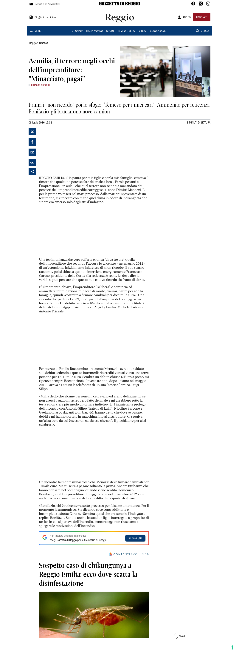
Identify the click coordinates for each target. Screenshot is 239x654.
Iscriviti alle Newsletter (47, 4)
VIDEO (142, 31)
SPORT (110, 31)
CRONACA (77, 31)
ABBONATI (201, 17)
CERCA (205, 31)
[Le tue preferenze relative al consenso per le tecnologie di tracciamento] (232, 647)
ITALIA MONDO (94, 31)
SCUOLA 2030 (158, 31)
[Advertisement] (67, 151)
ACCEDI (187, 17)
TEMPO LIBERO (126, 31)
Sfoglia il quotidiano (46, 17)
